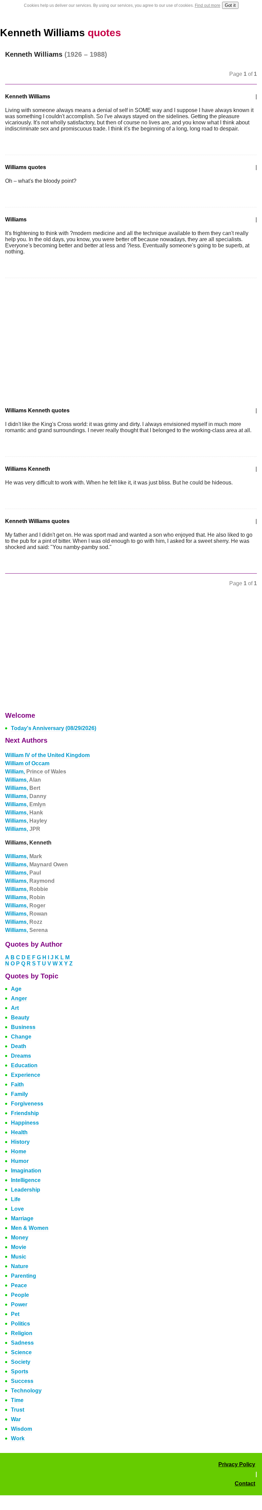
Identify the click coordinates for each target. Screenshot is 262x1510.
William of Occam (27, 763)
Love (17, 1209)
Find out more (207, 5)
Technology (26, 1391)
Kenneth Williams (60, 32)
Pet (15, 1314)
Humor (20, 1161)
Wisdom (21, 1429)
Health (19, 1132)
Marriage (22, 1218)
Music (18, 1257)
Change (21, 1037)
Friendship (25, 1113)
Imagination (26, 1170)
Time (17, 1400)
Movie (18, 1247)
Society (20, 1362)
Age (16, 989)
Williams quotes (25, 167)
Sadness (22, 1343)
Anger (19, 998)
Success (22, 1381)
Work (18, 1438)
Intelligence (26, 1180)
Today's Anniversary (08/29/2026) (53, 728)
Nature (19, 1266)
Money (19, 1237)
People (20, 1295)
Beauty (20, 1017)
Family (19, 1094)
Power (19, 1304)
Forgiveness (27, 1104)
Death (18, 1046)
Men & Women (29, 1228)
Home (18, 1151)
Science (21, 1352)
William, (35, 771)
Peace (19, 1285)
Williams (16, 219)
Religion (21, 1333)
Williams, (23, 780)
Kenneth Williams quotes (37, 521)
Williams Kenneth (27, 469)
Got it (230, 5)
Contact (245, 1483)
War (16, 1419)
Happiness (25, 1123)
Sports (19, 1371)
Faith (17, 1084)
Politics (20, 1324)
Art (15, 1008)
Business (23, 1027)
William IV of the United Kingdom (47, 755)
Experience (25, 1075)
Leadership (25, 1190)
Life (15, 1199)
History (20, 1142)
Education (24, 1065)
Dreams (21, 1056)
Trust (17, 1410)
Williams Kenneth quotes (37, 410)
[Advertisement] (62, 338)
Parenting (23, 1276)
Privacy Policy (236, 1464)
